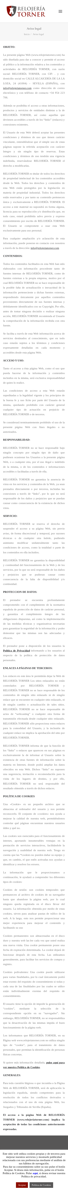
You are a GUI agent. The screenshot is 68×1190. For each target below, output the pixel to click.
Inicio (27, 34)
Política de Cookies (41, 1185)
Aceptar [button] (22, 1185)
